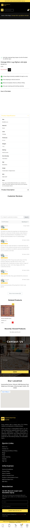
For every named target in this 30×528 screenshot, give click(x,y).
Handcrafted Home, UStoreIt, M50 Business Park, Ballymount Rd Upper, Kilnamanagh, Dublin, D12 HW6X (15, 386)
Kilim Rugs (8, 15)
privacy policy (20, 514)
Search (27, 217)
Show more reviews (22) (15, 293)
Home (2, 15)
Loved (21, 526)
